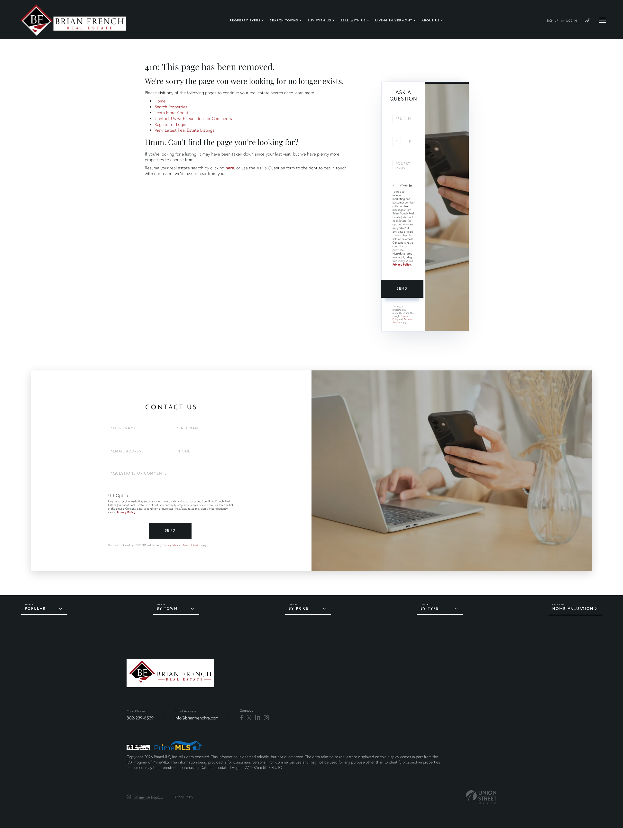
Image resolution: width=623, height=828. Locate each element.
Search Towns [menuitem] (284, 20)
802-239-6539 (140, 718)
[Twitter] (249, 717)
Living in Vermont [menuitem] (393, 20)
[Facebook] (241, 717)
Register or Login (170, 124)
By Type (429, 609)
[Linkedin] (257, 717)
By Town (167, 609)
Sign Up (552, 20)
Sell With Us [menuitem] (353, 20)
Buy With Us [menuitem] (319, 20)
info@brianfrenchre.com (196, 718)
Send (402, 289)
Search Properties (171, 107)
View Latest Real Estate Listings (184, 130)
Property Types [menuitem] (245, 20)
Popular (35, 609)
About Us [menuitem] (431, 20)
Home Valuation (573, 609)
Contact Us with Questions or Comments (193, 118)
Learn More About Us (174, 112)
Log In (571, 20)
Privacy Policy (402, 265)
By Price (299, 609)
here (229, 168)
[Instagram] (266, 717)
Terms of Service (191, 545)
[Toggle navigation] (602, 20)
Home (160, 101)
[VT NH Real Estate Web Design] (481, 797)
